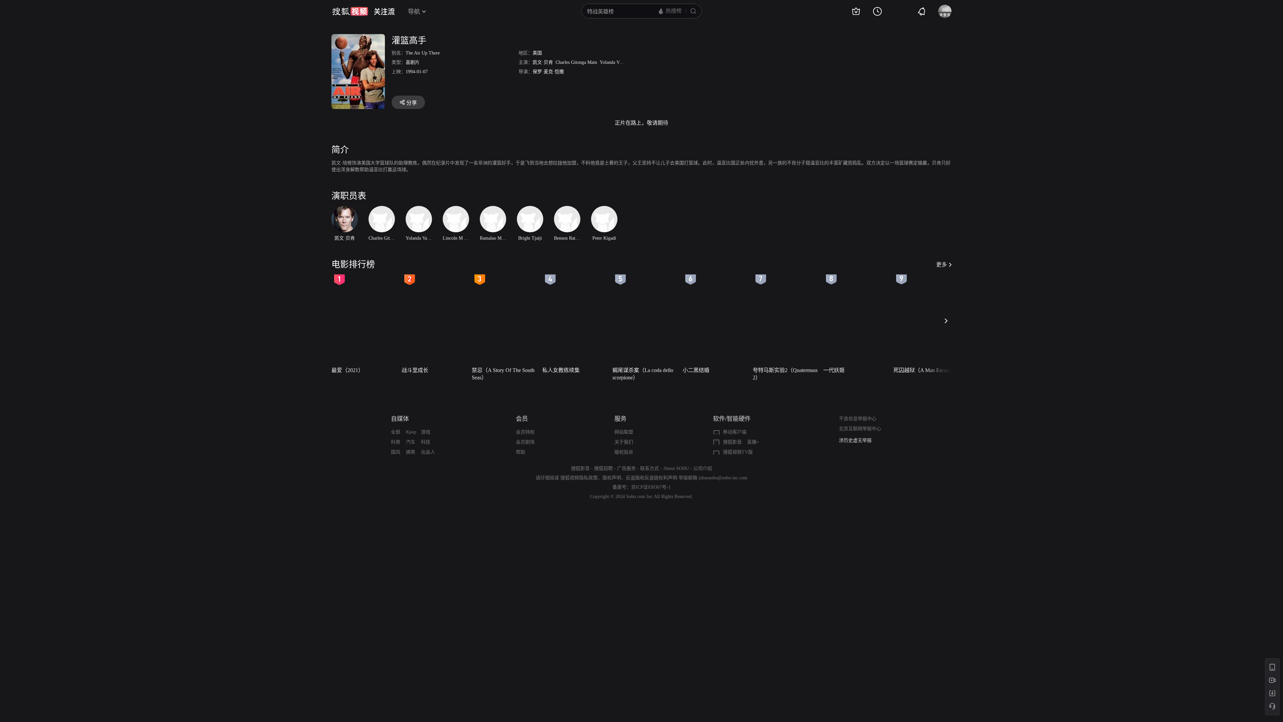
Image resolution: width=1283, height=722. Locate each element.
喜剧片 (413, 62)
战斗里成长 (415, 370)
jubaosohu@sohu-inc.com (723, 477)
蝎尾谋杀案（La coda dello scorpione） (642, 373)
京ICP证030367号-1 (651, 487)
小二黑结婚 (696, 370)
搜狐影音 (732, 442)
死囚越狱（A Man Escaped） (926, 370)
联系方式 (649, 468)
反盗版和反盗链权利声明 (651, 477)
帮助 (520, 452)
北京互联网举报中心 (860, 428)
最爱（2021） (347, 370)
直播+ (753, 442)
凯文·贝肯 (543, 62)
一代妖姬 (834, 370)
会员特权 (525, 432)
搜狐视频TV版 (738, 452)
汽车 (410, 442)
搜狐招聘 (603, 468)
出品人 (428, 452)
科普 (395, 442)
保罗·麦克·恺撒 (548, 71)
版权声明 (611, 477)
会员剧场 (525, 442)
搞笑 (410, 452)
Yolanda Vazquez (616, 62)
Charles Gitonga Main (576, 62)
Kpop (411, 432)
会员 (522, 418)
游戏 (425, 432)
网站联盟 (623, 432)
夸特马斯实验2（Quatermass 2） (785, 373)
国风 (395, 452)
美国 (537, 52)
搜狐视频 (350, 11)
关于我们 (623, 442)
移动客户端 (734, 432)
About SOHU (676, 468)
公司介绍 (702, 468)
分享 (411, 103)
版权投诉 (623, 452)
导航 (414, 12)
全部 (395, 432)
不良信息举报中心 (857, 418)
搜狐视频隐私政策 (579, 477)
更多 (941, 264)
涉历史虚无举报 (855, 440)
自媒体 (400, 418)
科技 (425, 442)
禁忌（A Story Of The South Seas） (503, 373)
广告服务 (626, 468)
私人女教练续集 (561, 370)
